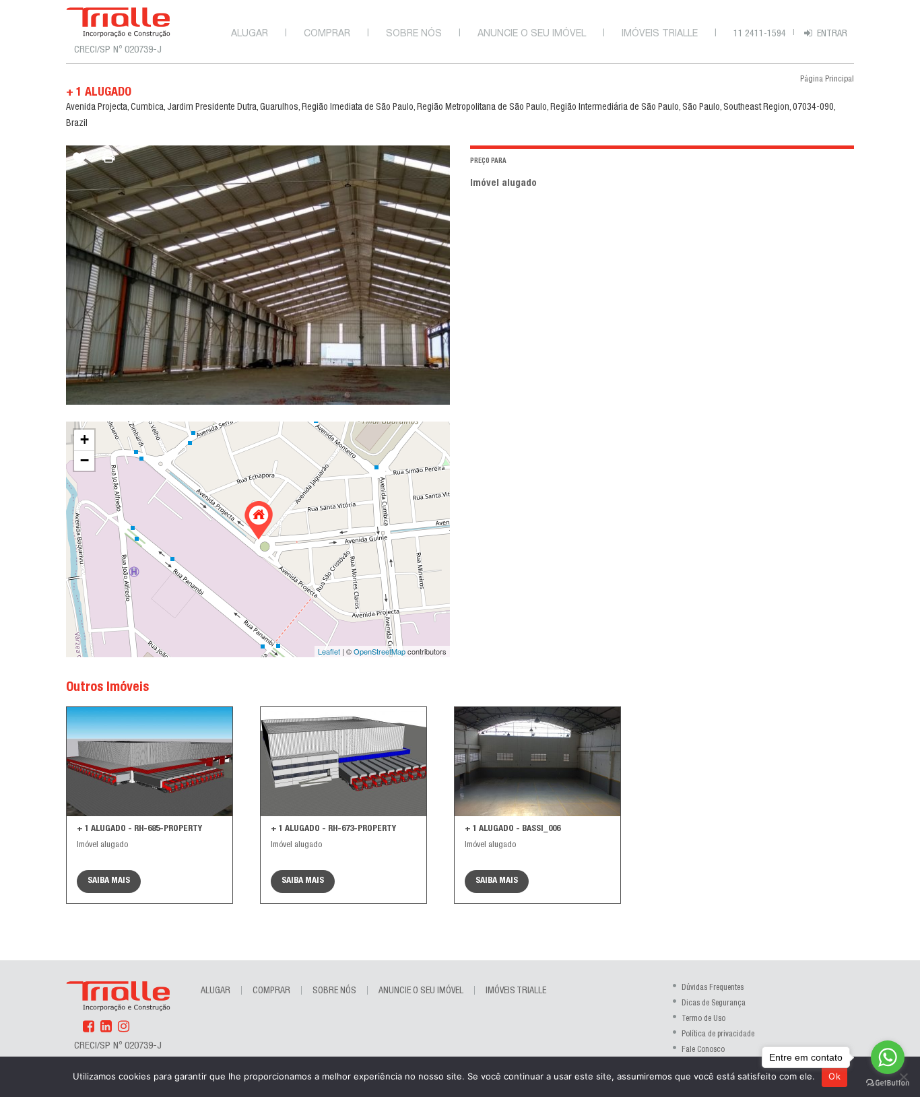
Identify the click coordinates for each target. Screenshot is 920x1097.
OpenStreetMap (379, 651)
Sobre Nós (414, 34)
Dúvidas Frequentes (713, 988)
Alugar (249, 34)
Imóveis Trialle (660, 34)
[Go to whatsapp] (888, 1057)
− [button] (84, 460)
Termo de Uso (703, 1019)
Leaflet (329, 651)
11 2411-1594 (759, 34)
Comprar (327, 34)
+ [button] (84, 439)
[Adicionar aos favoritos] (79, 164)
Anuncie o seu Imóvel (532, 34)
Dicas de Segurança (714, 1003)
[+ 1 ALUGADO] (258, 520)
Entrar (832, 34)
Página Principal (827, 79)
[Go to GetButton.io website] (887, 1083)
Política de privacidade (718, 1034)
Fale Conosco (703, 1050)
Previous (78, 275)
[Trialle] (118, 22)
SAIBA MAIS (109, 881)
